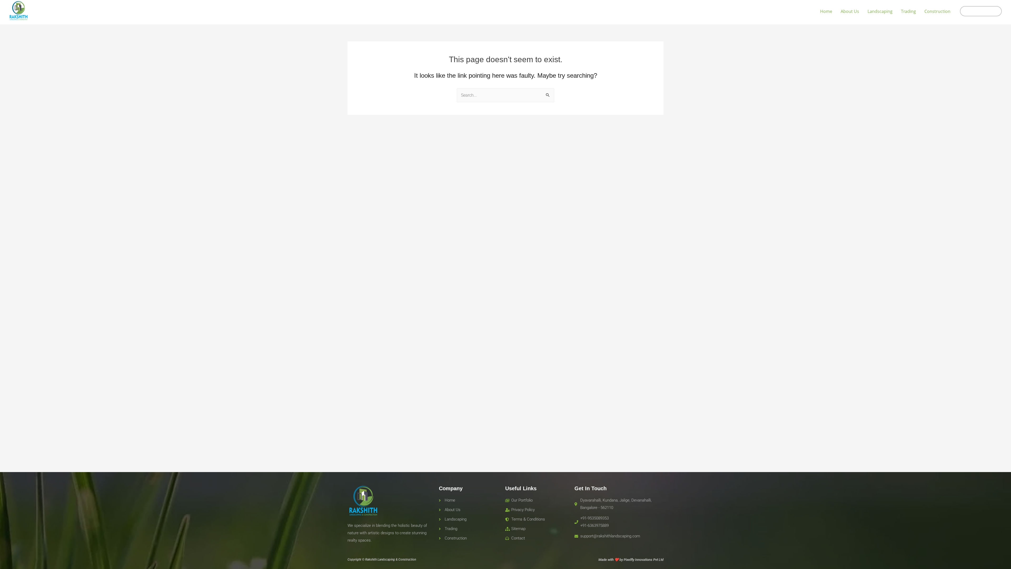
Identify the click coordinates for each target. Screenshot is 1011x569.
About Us (850, 11)
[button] (981, 11)
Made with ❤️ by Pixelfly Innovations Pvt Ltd (630, 560)
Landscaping (880, 11)
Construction (937, 11)
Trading (908, 11)
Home (826, 11)
